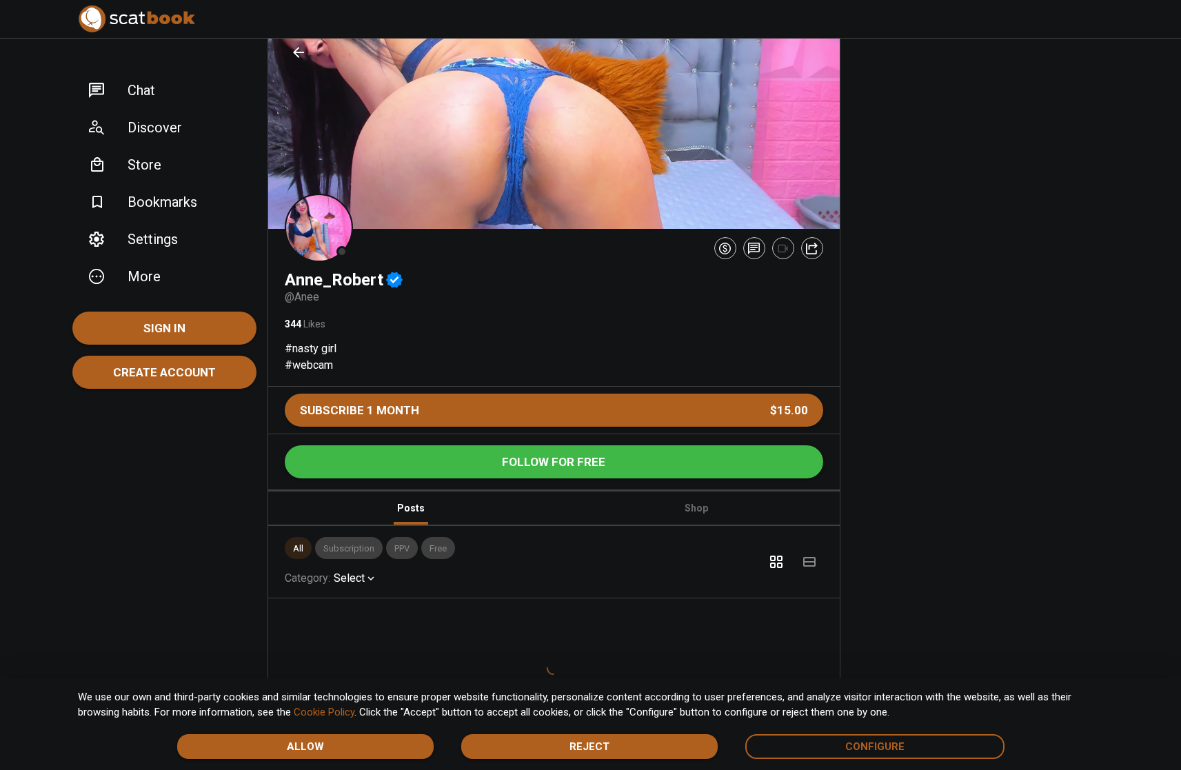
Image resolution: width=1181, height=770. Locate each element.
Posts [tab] (411, 508)
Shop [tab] (696, 508)
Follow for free (553, 462)
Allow (305, 746)
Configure (875, 746)
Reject (589, 746)
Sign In (164, 328)
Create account (164, 372)
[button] (164, 90)
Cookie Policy (324, 712)
